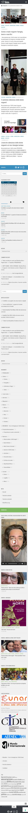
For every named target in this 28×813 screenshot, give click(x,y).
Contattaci (5, 768)
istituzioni (3, 790)
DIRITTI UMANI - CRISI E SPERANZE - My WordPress (14, 266)
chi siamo (5, 761)
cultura (23, 779)
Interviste (5, 397)
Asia (5, 414)
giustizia (17, 786)
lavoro (7, 790)
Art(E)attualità (6, 373)
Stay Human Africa (8, 464)
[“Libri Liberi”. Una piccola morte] (14, 613)
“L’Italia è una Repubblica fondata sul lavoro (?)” (12, 240)
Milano (7, 792)
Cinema (3, 136)
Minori (17, 25)
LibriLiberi (6, 453)
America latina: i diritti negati (10, 439)
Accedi (4, 492)
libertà (15, 790)
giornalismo (5, 786)
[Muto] (22, 563)
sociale (11, 794)
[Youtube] (23, 167)
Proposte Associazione (8, 429)
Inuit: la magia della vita (17, 273)
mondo (11, 792)
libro (18, 790)
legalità (10, 790)
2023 (3, 195)
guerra (2, 788)
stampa (19, 794)
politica (3, 794)
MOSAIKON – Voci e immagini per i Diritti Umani (13, 426)
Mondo (21, 25)
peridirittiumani (21, 792)
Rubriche (5, 436)
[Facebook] (16, 167)
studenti (22, 794)
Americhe (6, 411)
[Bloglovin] (26, 167)
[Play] (3, 563)
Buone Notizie (7, 443)
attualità (15, 779)
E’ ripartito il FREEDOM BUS (15, 262)
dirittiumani (14, 782)
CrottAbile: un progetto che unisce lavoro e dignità (12, 208)
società (14, 794)
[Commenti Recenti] (17, 202)
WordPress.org (6, 502)
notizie (15, 792)
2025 (14, 195)
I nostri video (5, 394)
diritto (2, 784)
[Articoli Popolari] (11, 202)
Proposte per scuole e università (11, 432)
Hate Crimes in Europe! (9, 446)
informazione (15, 788)
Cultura (3, 97)
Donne (2, 25)
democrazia (4, 782)
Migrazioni (12, 25)
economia (9, 784)
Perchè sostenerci (7, 764)
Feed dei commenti (7, 499)
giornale (19, 784)
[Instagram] (21, 167)
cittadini (19, 779)
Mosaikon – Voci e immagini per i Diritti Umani (13, 757)
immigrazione (7, 788)
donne (5, 784)
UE (25, 794)
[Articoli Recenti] (4, 202)
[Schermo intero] (25, 563)
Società (3, 27)
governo (22, 786)
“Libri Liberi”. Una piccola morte (8, 629)
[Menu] (26, 2)
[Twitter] (18, 167)
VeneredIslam (7, 467)
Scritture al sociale (5, 206)
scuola (7, 794)
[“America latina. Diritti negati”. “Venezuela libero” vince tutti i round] (14, 646)
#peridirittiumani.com (8, 777)
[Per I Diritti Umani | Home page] (6, 2)
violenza (3, 796)
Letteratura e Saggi (8, 386)
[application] (14, 542)
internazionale (22, 788)
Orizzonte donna (7, 457)
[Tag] (23, 202)
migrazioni (3, 792)
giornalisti (11, 786)
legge (13, 790)
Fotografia (6, 382)
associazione (7, 779)
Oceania (6, 421)
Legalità (7, 25)
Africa (5, 407)
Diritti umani (21, 782)
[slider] (12, 563)
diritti (9, 781)
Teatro (5, 389)
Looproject (14, 808)
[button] (14, 542)
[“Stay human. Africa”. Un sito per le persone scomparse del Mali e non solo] (14, 674)
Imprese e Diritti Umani (9, 450)
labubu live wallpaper (7, 277)
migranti (22, 790)
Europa (5, 418)
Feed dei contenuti (7, 495)
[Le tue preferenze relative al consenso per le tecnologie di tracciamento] (25, 810)
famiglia (15, 784)
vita (6, 796)
